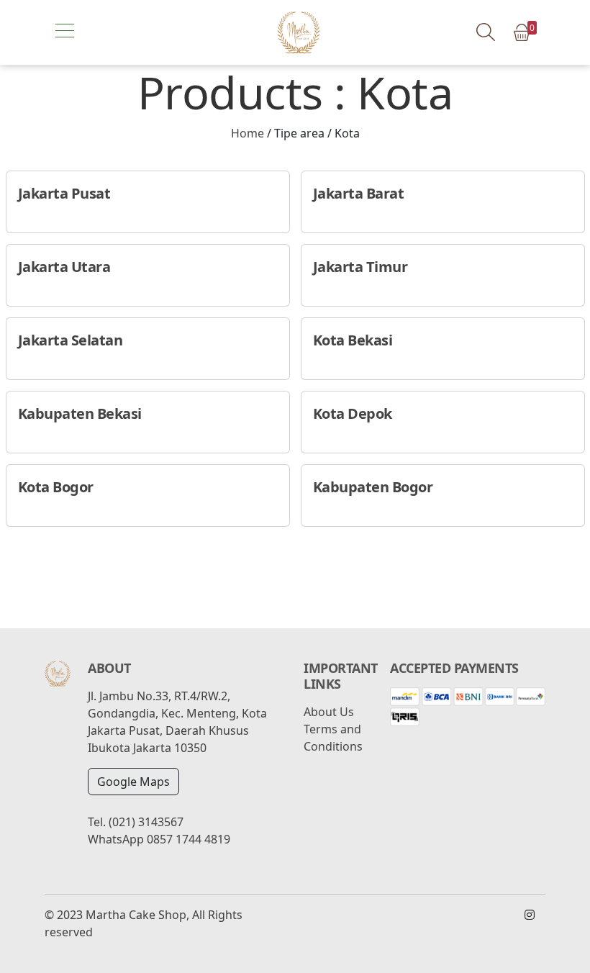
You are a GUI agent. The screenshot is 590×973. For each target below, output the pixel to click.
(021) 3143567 (146, 822)
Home (247, 133)
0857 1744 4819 (188, 839)
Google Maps (133, 781)
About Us (329, 712)
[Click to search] (485, 32)
